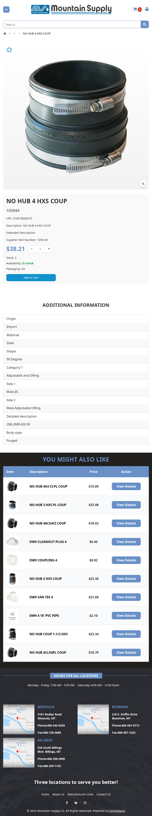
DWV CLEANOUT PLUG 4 (47, 542)
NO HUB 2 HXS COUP (45, 578)
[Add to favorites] (9, 50)
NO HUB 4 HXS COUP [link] (36, 33)
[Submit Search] (145, 24)
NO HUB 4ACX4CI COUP (47, 523)
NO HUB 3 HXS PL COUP (47, 505)
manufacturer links (80, 794)
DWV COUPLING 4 (43, 560)
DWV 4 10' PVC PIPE (44, 615)
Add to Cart (31, 277)
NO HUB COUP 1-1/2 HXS (48, 634)
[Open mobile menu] (6, 9)
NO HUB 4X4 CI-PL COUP (48, 486)
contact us (104, 794)
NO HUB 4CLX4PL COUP (47, 652)
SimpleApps (117, 811)
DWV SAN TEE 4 (41, 597)
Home (45, 794)
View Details (126, 486)
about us (58, 794)
